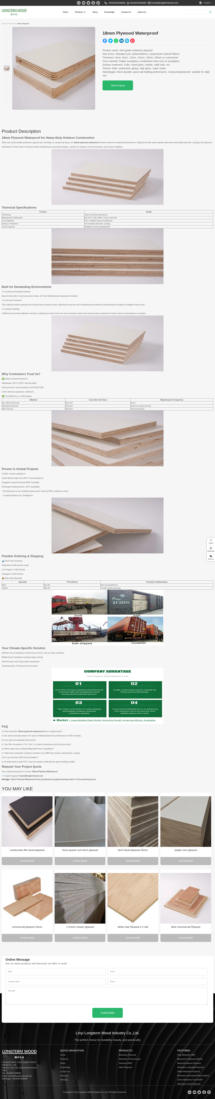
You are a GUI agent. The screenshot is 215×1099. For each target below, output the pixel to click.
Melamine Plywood (127, 1055)
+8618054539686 (19, 1079)
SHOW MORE (27, 861)
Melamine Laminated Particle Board (193, 1076)
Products (79, 12)
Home (65, 12)
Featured (183, 1050)
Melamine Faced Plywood (188, 1084)
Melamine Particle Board (130, 1059)
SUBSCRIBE (108, 1012)
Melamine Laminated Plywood (190, 1067)
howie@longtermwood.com (164, 3)
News (95, 12)
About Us (142, 12)
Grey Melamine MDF (186, 1055)
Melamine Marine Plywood (189, 1063)
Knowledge (109, 12)
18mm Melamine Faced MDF (190, 1080)
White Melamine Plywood (188, 1071)
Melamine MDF (125, 1063)
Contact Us (126, 12)
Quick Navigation (72, 1050)
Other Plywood (23, 24)
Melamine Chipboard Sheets (190, 1059)
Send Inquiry (118, 85)
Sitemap (64, 1080)
